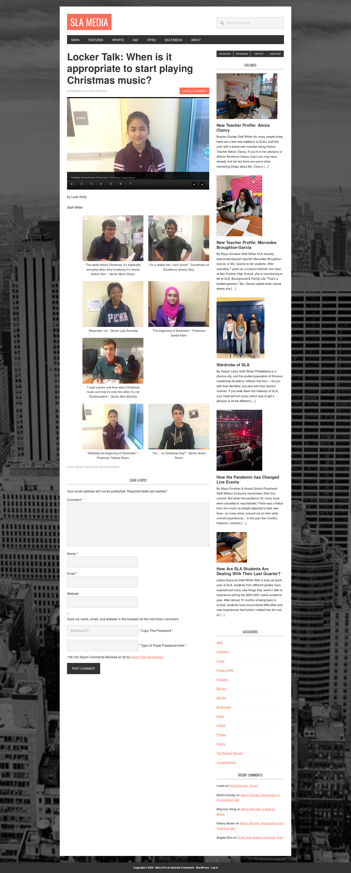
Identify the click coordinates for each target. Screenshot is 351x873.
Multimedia (224, 707)
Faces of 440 (225, 670)
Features (91, 466)
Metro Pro (161, 867)
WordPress (202, 867)
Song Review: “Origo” (244, 785)
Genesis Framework (182, 867)
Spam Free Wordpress (147, 657)
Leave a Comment (194, 91)
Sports (221, 744)
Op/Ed (221, 725)
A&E (220, 642)
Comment (75, 499)
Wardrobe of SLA (233, 365)
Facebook (225, 53)
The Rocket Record (230, 753)
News (220, 716)
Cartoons (223, 651)
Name (72, 553)
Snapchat (275, 53)
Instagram (242, 53)
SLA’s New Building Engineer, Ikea (260, 837)
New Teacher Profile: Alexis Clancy (243, 127)
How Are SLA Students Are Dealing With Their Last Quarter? (249, 571)
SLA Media (89, 22)
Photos (221, 734)
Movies (221, 688)
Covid (220, 661)
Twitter (258, 53)
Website (73, 593)
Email (72, 573)
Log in (214, 867)
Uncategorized (109, 466)
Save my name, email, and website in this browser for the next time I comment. (123, 619)
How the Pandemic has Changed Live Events (248, 479)
